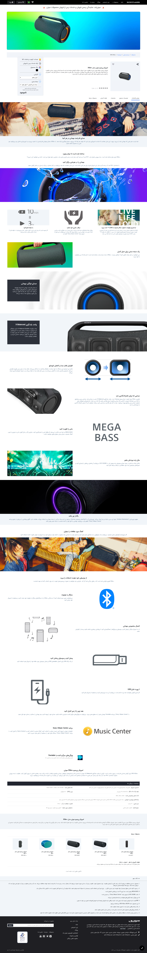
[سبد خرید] (28, 2)
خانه (122, 2)
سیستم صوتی (126, 55)
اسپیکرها (119, 55)
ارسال (10, 925)
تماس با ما (85, 2)
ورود (10, 2)
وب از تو (9, 950)
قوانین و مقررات (74, 936)
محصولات (115, 2)
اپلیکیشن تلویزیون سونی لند (70, 933)
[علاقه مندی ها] (33, 2)
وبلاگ (98, 2)
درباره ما (92, 2)
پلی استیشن (106, 2)
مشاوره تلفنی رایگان (72, 939)
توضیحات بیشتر (122, 928)
